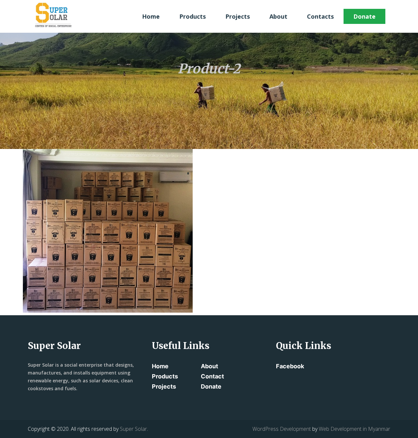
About (278, 16)
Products (192, 16)
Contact (212, 376)
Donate (364, 16)
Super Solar (133, 428)
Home (151, 16)
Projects (237, 16)
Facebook (290, 366)
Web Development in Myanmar (354, 428)
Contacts (320, 16)
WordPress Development (281, 428)
